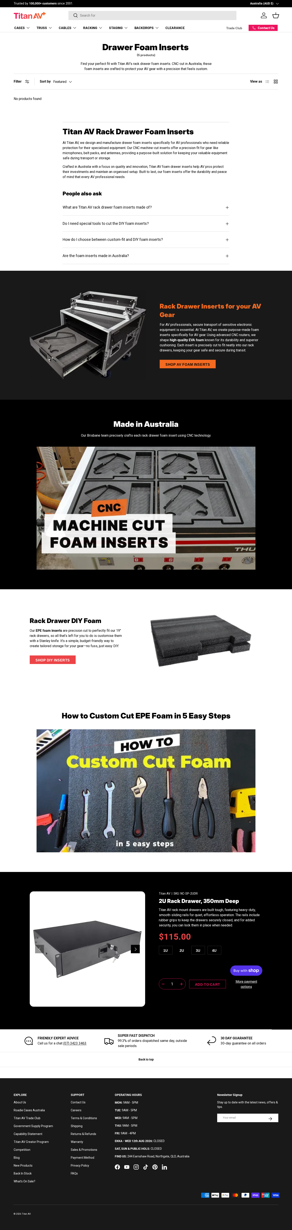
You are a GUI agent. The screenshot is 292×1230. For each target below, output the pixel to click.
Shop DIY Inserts (52, 660)
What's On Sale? (24, 1181)
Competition (22, 1149)
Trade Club (234, 28)
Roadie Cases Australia (29, 1110)
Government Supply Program (33, 1126)
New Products (23, 1165)
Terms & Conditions (84, 1118)
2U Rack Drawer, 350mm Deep (199, 901)
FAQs (74, 1173)
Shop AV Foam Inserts (187, 364)
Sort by (45, 81)
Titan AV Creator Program (31, 1142)
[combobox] (152, 15)
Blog (17, 1157)
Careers (76, 1110)
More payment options (246, 984)
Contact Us (78, 1102)
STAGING (116, 28)
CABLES (65, 28)
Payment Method (82, 1157)
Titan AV (164, 893)
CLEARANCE (175, 28)
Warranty (77, 1142)
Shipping (77, 1126)
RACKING (90, 28)
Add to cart (207, 984)
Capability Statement (28, 1134)
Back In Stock (23, 1173)
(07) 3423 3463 (74, 1043)
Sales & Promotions (84, 1149)
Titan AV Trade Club (27, 1118)
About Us (20, 1102)
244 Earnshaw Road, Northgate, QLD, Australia (158, 1156)
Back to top (146, 1059)
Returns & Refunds (83, 1134)
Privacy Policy (80, 1165)
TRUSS (42, 28)
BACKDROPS (144, 28)
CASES (19, 28)
